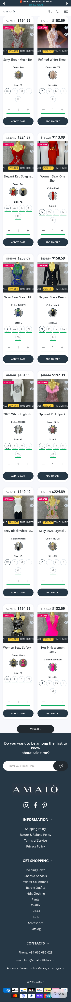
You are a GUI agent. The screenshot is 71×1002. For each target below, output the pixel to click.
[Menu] (66, 11)
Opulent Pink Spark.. (53, 414)
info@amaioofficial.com (40, 960)
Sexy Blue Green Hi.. (18, 297)
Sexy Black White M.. (18, 531)
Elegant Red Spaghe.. (18, 176)
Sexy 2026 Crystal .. (52, 531)
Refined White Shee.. (52, 59)
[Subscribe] (60, 766)
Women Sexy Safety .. (18, 647)
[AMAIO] (9, 11)
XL (18, 99)
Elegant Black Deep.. (52, 297)
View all (35, 729)
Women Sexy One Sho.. (52, 178)
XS (14, 207)
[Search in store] (58, 11)
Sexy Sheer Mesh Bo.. (18, 59)
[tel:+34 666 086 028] (50, 11)
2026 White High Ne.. (18, 414)
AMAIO (40, 982)
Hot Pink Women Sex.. (52, 649)
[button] (4, 3)
